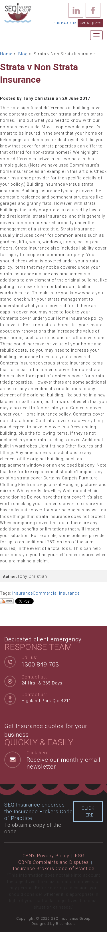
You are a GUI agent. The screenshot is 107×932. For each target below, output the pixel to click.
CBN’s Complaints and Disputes (53, 862)
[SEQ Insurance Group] (17, 12)
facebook (93, 10)
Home (6, 54)
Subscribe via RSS (7, 601)
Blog (23, 54)
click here (88, 812)
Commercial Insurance (56, 593)
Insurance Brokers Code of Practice (53, 868)
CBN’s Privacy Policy (46, 855)
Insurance (22, 593)
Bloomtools (66, 923)
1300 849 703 (63, 23)
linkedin (75, 10)
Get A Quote (90, 23)
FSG (79, 855)
